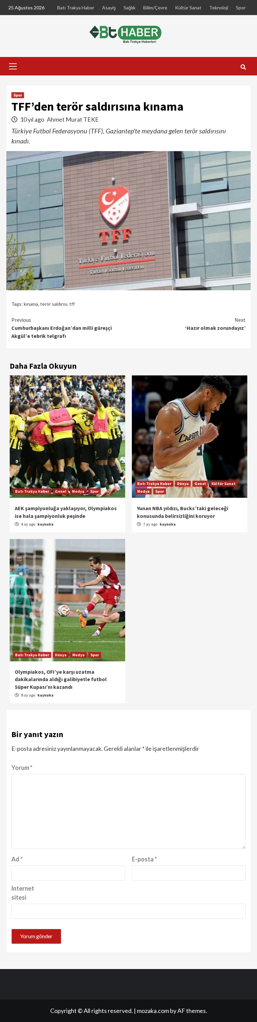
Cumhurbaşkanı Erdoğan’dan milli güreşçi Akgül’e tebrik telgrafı (61, 327)
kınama (31, 304)
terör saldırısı (53, 304)
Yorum (21, 767)
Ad (17, 859)
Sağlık (129, 7)
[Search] (243, 67)
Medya (78, 491)
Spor (241, 7)
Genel (60, 491)
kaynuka (45, 524)
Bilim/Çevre (155, 7)
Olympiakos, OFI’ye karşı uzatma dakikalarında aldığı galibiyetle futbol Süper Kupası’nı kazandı (61, 679)
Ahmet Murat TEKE (73, 119)
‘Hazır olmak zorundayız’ (215, 323)
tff (72, 304)
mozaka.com (153, 1010)
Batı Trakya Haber (75, 7)
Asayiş (109, 7)
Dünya (183, 483)
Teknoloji (218, 7)
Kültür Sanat (188, 7)
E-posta (144, 859)
